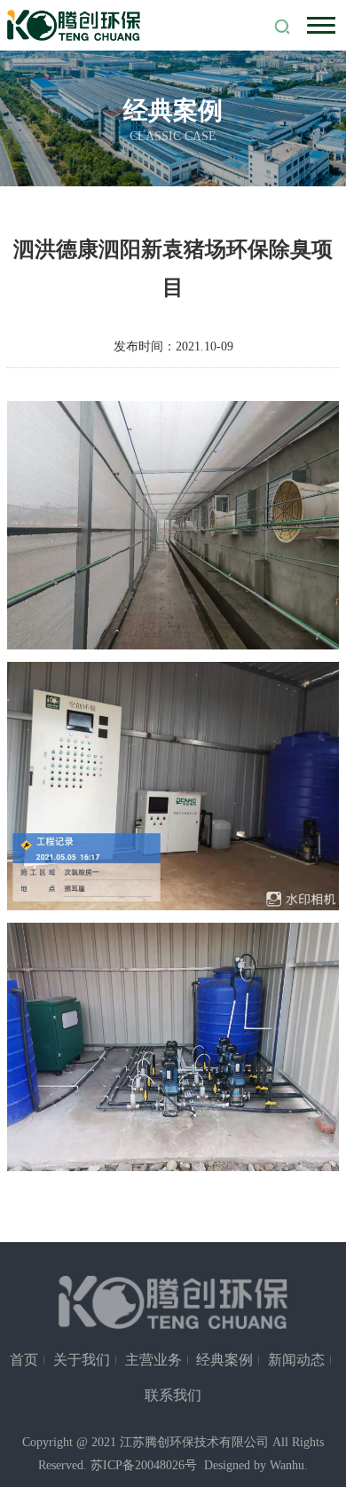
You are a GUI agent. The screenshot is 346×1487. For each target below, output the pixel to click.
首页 (24, 1359)
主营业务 (153, 1359)
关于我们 (81, 1359)
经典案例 (224, 1359)
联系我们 (173, 1395)
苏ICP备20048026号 (143, 1465)
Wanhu (287, 1465)
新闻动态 (296, 1359)
